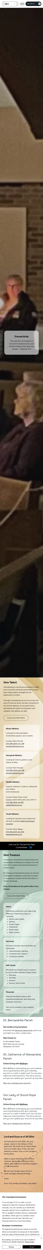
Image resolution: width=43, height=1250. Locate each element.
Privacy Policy (29, 1242)
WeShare (24, 1063)
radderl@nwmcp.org (14, 805)
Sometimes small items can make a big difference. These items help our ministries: (21, 913)
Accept (32, 1247)
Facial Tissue (14, 930)
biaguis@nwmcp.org (14, 834)
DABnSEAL (13, 927)
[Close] (40, 1239)
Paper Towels (14, 932)
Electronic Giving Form (23, 1030)
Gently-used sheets (16, 919)
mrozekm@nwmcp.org (15, 746)
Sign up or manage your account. (17, 1083)
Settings (11, 1247)
